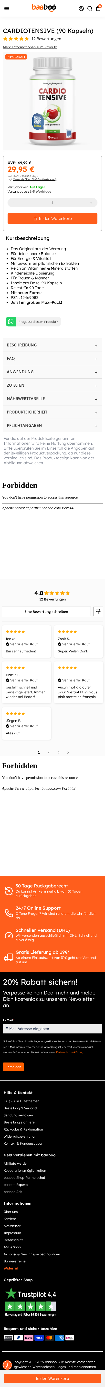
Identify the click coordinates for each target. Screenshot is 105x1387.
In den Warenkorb (52, 1378)
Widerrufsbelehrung (19, 1136)
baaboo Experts (16, 1184)
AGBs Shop (12, 1247)
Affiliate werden (16, 1163)
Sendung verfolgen (18, 1115)
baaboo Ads (13, 1192)
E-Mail (8, 1020)
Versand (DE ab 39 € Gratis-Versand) (34, 179)
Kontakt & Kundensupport (24, 1143)
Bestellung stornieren (20, 1122)
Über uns (11, 1212)
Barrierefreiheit (16, 1261)
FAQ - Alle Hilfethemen (21, 1101)
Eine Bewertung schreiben (46, 611)
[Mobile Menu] (7, 8)
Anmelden (13, 1067)
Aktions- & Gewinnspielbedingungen (32, 1254)
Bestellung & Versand (20, 1108)
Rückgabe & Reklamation (23, 1129)
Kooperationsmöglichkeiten (25, 1170)
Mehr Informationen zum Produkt (30, 47)
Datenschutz (13, 1240)
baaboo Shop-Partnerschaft (25, 1177)
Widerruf (11, 1268)
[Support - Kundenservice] (81, 8)
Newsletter (12, 1226)
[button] (7, 1365)
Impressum (12, 1233)
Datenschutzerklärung (69, 1052)
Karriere (10, 1219)
